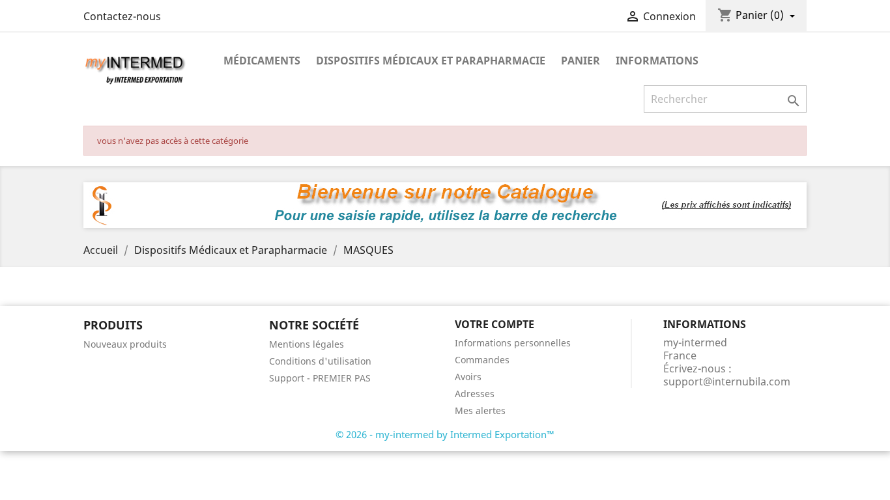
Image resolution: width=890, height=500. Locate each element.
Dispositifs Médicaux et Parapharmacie (430, 60)
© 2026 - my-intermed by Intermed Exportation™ (445, 434)
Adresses (475, 393)
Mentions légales (306, 344)
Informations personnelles (513, 343)
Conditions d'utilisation (320, 361)
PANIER (580, 60)
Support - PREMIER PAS (320, 378)
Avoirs (468, 376)
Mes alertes (480, 410)
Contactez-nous (122, 16)
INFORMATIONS (657, 60)
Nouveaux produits (125, 344)
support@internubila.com (726, 381)
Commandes (482, 360)
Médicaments (261, 60)
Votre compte (494, 324)
